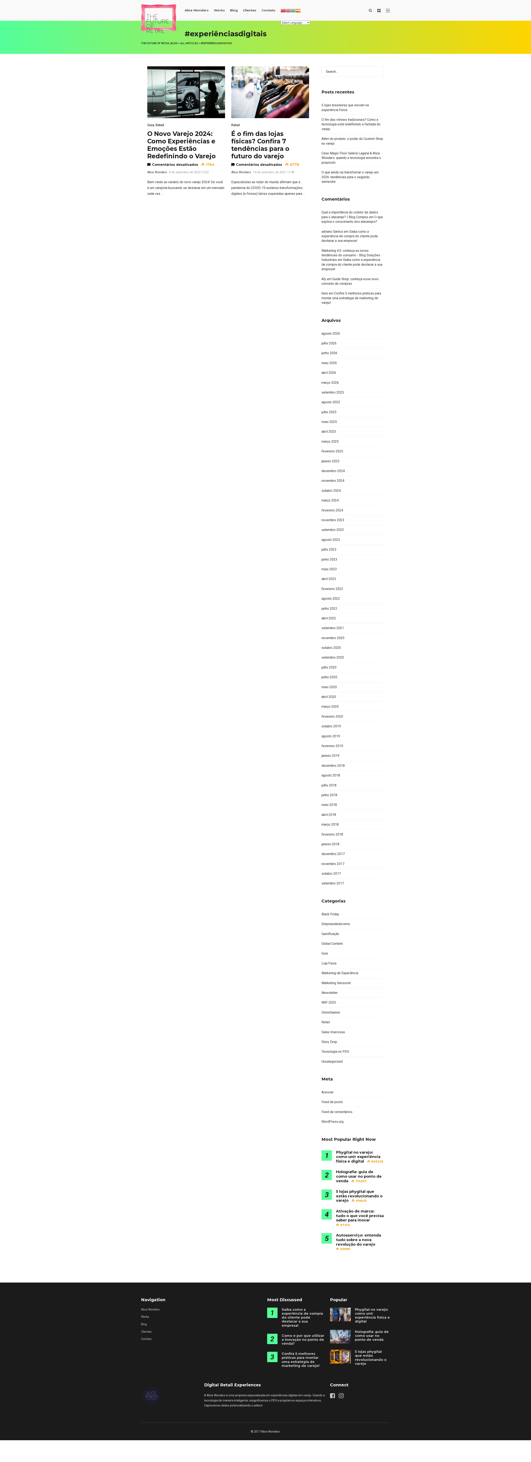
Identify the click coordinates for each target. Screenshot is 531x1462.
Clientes (249, 10)
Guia (150, 125)
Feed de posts (332, 1102)
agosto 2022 (331, 599)
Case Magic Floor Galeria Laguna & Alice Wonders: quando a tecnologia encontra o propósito (351, 158)
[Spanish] (298, 10)
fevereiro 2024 (332, 510)
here (325, 293)
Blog (234, 10)
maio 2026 (329, 363)
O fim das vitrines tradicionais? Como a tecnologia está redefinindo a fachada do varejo (351, 124)
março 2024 (330, 500)
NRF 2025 (329, 1002)
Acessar (328, 1092)
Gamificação (330, 934)
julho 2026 (329, 343)
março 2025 (330, 441)
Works (219, 10)
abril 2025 (329, 432)
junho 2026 (329, 353)
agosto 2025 (331, 402)
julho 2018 (329, 785)
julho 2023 (329, 549)
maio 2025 (329, 422)
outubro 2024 (331, 491)
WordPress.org (332, 1122)
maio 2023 (329, 569)
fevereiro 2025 (332, 451)
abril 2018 (329, 815)
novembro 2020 (333, 638)
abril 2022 (329, 618)
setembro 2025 (333, 392)
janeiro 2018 (330, 844)
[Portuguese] (293, 10)
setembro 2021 (333, 628)
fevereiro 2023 (332, 589)
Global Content (332, 944)
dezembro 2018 (333, 766)
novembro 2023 (333, 520)
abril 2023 (329, 579)
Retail (160, 125)
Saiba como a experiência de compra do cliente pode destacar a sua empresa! (350, 236)
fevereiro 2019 (332, 746)
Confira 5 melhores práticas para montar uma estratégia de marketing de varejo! (351, 298)
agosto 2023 (331, 540)
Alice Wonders (197, 10)
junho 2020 (329, 677)
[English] (288, 10)
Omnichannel (331, 1012)
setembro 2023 (333, 530)
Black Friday (330, 914)
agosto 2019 (331, 736)
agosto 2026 (331, 334)
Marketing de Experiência (340, 973)
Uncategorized (332, 1061)
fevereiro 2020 (332, 716)
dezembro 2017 (333, 854)
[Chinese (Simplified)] (283, 10)
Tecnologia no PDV (335, 1052)
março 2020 (330, 707)
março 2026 (330, 383)
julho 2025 (329, 412)
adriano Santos (332, 232)
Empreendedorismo (336, 924)
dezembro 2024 (333, 471)
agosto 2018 (331, 775)
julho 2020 (329, 667)
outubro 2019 (331, 726)
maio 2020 (329, 687)
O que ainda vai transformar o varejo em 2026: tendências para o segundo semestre (350, 177)
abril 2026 (329, 373)
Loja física (329, 963)
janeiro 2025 (330, 461)
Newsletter (330, 993)
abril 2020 (329, 697)
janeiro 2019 (330, 756)
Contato (268, 10)
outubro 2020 (331, 648)
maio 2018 (329, 805)
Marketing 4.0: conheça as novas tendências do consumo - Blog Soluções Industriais (351, 255)
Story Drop (329, 1042)
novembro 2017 (333, 864)
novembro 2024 (333, 481)
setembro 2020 (333, 657)
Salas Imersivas (333, 1032)
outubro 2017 (331, 874)
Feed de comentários (337, 1112)
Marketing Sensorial (336, 983)
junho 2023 (329, 559)
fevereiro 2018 (332, 834)
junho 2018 (329, 795)
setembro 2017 (333, 883)
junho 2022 (329, 608)
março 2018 (330, 824)
